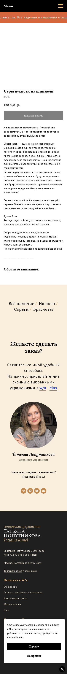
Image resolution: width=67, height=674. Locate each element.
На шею (47, 304)
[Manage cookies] (62, 669)
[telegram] (23, 491)
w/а (42, 387)
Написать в (12, 580)
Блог (7, 610)
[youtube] (37, 491)
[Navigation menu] (60, 6)
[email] (43, 491)
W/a (25, 580)
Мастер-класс (13, 604)
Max (53, 387)
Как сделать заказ (16, 598)
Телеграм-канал (13, 571)
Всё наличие (21, 304)
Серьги (21, 309)
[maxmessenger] (30, 491)
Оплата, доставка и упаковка (23, 592)
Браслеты (43, 309)
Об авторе (10, 586)
